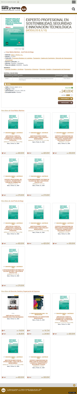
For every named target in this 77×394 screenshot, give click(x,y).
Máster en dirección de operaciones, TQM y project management (38, 137)
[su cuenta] (18, 2)
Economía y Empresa (31, 69)
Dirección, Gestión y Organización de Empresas (55, 69)
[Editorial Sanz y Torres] (14, 9)
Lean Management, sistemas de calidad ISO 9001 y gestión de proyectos (38, 181)
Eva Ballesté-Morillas (41, 314)
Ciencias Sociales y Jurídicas (14, 69)
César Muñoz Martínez (13, 52)
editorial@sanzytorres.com (34, 390)
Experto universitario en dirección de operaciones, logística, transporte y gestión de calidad (64, 138)
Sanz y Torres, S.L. (17, 55)
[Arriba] (74, 385)
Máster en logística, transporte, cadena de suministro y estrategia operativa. (13, 138)
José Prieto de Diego (27, 52)
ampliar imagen (18, 49)
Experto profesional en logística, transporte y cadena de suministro (13, 181)
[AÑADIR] (67, 95)
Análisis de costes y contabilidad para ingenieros (13, 316)
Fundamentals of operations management (38, 317)
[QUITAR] (69, 95)
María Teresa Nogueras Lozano (38, 313)
